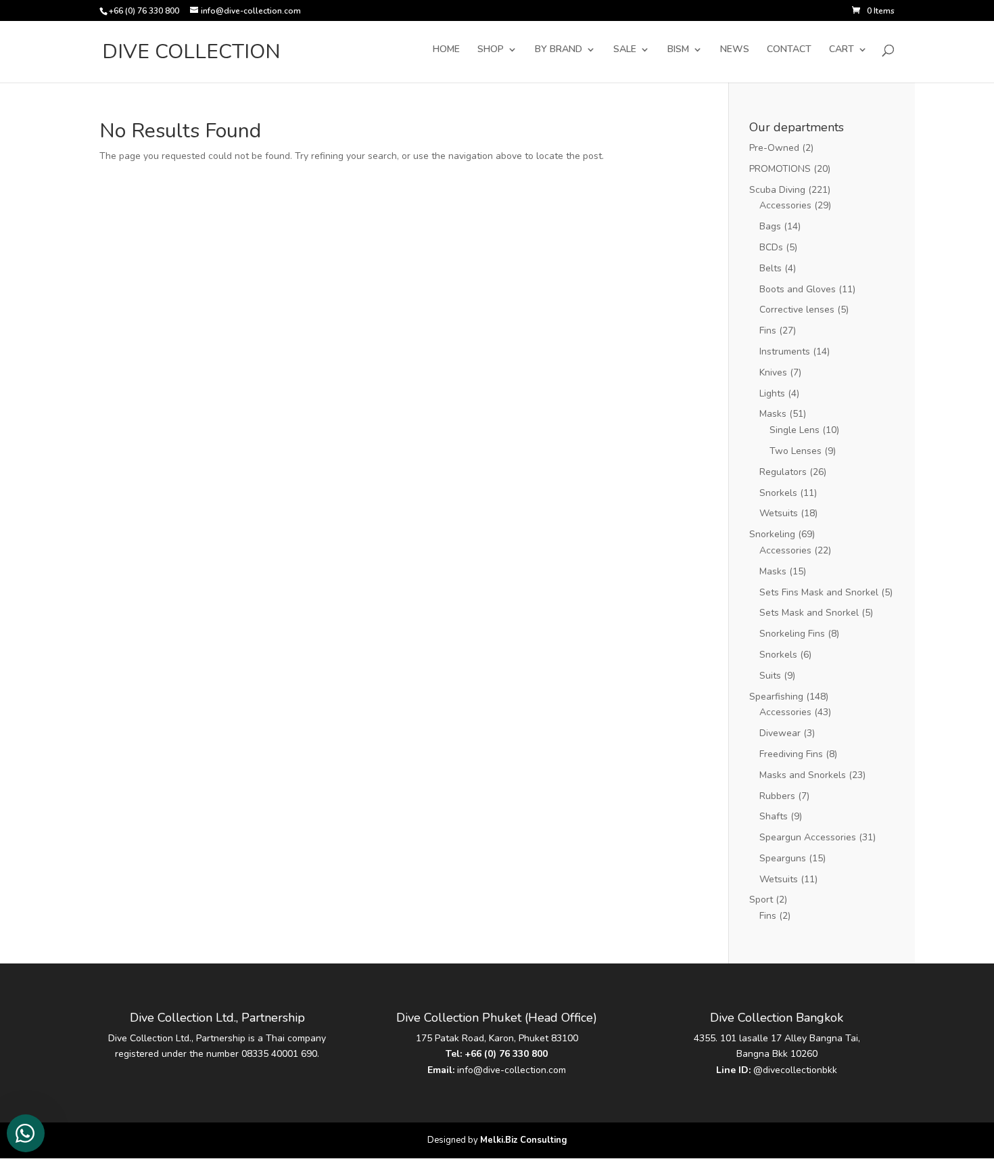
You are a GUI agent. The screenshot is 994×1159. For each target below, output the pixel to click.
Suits (770, 675)
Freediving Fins (791, 754)
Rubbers (777, 796)
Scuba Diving (777, 189)
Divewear (780, 733)
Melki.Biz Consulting (523, 1140)
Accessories (785, 205)
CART (841, 50)
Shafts (773, 816)
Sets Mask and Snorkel (809, 612)
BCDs (771, 247)
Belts (770, 268)
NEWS (734, 50)
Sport (761, 899)
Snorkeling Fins (792, 633)
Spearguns (782, 858)
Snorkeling (772, 534)
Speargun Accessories (807, 837)
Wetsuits (778, 513)
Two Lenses (796, 451)
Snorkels (778, 492)
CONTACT (789, 50)
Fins (767, 330)
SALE (624, 50)
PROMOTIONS (780, 168)
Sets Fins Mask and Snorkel (818, 592)
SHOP (490, 50)
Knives (773, 372)
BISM (678, 50)
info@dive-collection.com (511, 1070)
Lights (772, 393)
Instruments (784, 351)
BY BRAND (558, 50)
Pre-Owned (774, 147)
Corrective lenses (796, 309)
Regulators (783, 471)
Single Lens (795, 430)
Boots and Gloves (797, 289)
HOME (446, 50)
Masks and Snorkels (802, 775)
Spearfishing (776, 696)
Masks (772, 413)
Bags (770, 226)
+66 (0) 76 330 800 (506, 1053)
